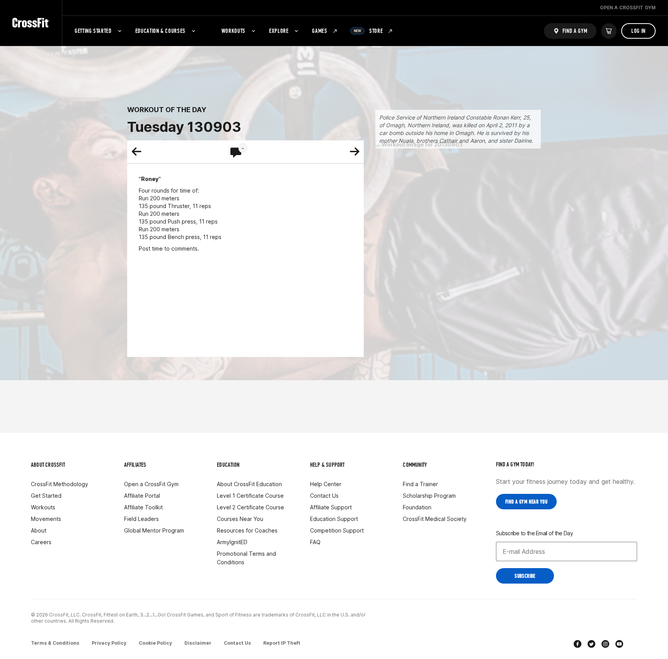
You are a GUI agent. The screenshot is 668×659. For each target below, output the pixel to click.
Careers (41, 542)
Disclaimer (197, 642)
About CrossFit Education (249, 484)
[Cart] (609, 31)
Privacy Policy (109, 642)
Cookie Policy (155, 642)
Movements (46, 519)
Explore (278, 30)
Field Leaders (141, 519)
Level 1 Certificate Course (250, 495)
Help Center (325, 484)
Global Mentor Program (154, 530)
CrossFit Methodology (59, 484)
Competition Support (337, 530)
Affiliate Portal (142, 495)
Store (368, 30)
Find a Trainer (420, 484)
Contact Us (324, 495)
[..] (235, 153)
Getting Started (93, 30)
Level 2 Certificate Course (250, 507)
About (38, 530)
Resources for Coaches (247, 530)
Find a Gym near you (526, 502)
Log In (638, 30)
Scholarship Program (429, 495)
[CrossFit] (30, 23)
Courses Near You (240, 519)
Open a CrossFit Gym (151, 484)
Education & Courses (160, 30)
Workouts (233, 30)
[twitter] (591, 645)
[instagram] (605, 645)
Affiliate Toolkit (143, 507)
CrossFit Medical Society (435, 519)
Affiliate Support (331, 507)
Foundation (417, 507)
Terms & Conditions (55, 642)
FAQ (315, 542)
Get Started (46, 495)
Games (319, 30)
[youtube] (619, 645)
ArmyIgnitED (232, 542)
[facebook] (577, 645)
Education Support (334, 519)
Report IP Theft (281, 642)
